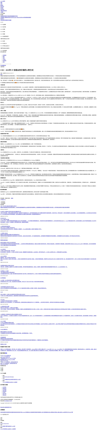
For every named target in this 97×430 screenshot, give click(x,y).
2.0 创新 (4, 219)
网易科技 (9, 412)
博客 (1, 2)
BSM (1, 218)
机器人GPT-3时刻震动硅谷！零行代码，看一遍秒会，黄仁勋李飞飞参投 (14, 349)
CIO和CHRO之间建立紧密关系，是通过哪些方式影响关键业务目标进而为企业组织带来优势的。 (19, 295)
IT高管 (8, 306)
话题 (3, 57)
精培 (8, 382)
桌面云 (4, 277)
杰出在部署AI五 (7, 227)
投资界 (65, 412)
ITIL (5, 218)
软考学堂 (16, 16)
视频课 (1, 16)
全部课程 (2, 17)
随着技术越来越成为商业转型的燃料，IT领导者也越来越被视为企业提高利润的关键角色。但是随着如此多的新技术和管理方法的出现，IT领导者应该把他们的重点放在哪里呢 (34, 207)
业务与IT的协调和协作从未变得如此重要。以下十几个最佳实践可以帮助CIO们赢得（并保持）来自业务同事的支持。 (23, 288)
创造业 (2, 199)
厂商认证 (17, 17)
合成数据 (2, 271)
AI (4, 233)
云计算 (1, 277)
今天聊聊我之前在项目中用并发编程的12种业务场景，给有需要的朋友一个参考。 (16, 333)
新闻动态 (4, 388)
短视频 (10, 16)
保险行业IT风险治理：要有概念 (9, 307)
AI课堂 (1, 12)
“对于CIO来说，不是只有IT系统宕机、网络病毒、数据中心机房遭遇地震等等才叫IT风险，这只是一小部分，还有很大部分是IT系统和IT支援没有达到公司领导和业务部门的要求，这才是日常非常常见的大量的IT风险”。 (43, 309)
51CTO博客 (5, 379)
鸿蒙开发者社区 (3, 10)
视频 (3, 56)
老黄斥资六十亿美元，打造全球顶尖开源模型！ (49, 350)
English (4, 392)
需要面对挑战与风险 (7, 322)
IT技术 (20, 17)
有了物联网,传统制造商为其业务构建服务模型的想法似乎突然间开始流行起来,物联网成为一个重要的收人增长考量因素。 (24, 340)
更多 (6, 353)
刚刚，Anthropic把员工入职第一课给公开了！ (38, 349)
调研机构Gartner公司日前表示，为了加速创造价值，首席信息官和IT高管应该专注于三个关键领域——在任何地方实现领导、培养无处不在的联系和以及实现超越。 (32, 302)
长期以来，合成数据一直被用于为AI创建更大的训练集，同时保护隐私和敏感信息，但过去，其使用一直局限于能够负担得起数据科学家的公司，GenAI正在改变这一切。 (34, 266)
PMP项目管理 (24, 17)
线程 (5, 337)
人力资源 (4, 321)
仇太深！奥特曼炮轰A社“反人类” (9, 350)
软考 (8, 17)
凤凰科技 (13, 412)
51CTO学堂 (5, 382)
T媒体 (12, 198)
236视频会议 (52, 412)
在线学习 (2, 18)
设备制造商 (5, 240)
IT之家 (42, 412)
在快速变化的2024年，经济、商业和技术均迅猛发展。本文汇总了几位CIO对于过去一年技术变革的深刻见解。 (22, 281)
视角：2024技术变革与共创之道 (9, 280)
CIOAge (7, 376)
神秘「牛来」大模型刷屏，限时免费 (66, 350)
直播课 (12, 16)
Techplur (12, 376)
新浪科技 (2, 412)
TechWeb (23, 412)
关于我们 (4, 387)
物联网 (1, 240)
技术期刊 (4, 60)
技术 (5, 344)
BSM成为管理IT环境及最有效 (10, 211)
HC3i (9, 376)
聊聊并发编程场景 (6, 331)
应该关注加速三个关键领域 (8, 300)
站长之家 (30, 412)
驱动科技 (16, 412)
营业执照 (2, 407)
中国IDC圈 (57, 412)
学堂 (1, 3)
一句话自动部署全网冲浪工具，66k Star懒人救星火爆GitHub (28, 350)
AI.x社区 (19, 379)
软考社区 (2, 6)
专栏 (8, 20)
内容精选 (4, 55)
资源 (3, 20)
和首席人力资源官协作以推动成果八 (11, 314)
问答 (5, 20)
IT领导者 (4, 249)
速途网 (33, 412)
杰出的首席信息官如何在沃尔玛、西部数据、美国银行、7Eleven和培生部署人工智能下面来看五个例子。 (21, 229)
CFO (3, 256)
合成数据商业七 (7, 265)
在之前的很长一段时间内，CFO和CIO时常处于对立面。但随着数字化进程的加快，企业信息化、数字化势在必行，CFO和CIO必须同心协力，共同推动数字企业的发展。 (33, 252)
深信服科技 (8, 226)
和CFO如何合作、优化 (7, 250)
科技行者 (20, 412)
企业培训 (2, 9)
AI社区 (4, 59)
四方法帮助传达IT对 (7, 242)
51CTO (4, 376)
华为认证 (14, 17)
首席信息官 (4, 306)
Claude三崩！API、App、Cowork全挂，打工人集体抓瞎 (58, 349)
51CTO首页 (2, 1)
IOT (4, 344)
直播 (10, 20)
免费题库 (29, 17)
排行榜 (7, 16)
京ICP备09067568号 (8, 400)
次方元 (68, 412)
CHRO (3, 299)
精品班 (1, 5)
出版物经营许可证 (7, 407)
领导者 (5, 256)
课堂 (7, 20)
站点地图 (4, 389)
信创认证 (10, 17)
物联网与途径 (6, 338)
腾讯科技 (6, 412)
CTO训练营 (15, 382)
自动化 (6, 233)
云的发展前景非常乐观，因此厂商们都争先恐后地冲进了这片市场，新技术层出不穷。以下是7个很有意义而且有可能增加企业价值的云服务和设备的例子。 (31, 273)
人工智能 (2, 233)
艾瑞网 (26, 412)
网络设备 (4, 226)
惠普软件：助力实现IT (7, 257)
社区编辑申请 (3, 65)
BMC (3, 218)
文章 (1, 20)
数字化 (6, 329)
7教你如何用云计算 (7, 272)
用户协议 (4, 393)
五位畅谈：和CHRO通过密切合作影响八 (12, 294)
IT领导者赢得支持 (7, 286)
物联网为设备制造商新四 (9, 234)
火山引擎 (71, 412)
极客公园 (48, 412)
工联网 (44, 412)
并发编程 (2, 337)
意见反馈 (4, 391)
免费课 (4, 16)
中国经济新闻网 (37, 412)
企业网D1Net (61, 412)
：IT (8, 206)
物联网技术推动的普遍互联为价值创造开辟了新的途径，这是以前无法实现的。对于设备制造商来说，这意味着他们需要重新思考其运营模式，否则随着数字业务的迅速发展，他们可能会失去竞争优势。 (40, 235)
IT (0, 199)
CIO (5, 199)
